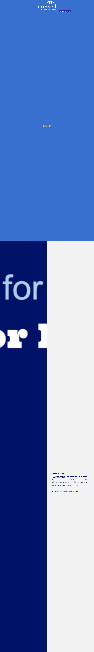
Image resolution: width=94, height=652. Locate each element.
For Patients (26, 11)
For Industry (42, 11)
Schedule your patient (65, 11)
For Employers (49, 11)
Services (56, 11)
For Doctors (33, 11)
